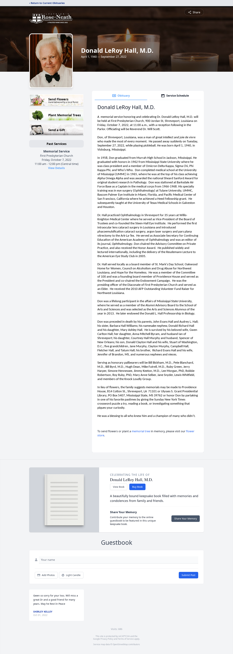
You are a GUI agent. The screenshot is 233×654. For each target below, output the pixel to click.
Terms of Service (126, 638)
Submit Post (188, 575)
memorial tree (141, 431)
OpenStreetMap (120, 644)
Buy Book (137, 486)
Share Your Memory (185, 518)
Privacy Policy (106, 638)
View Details (56, 168)
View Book (118, 486)
